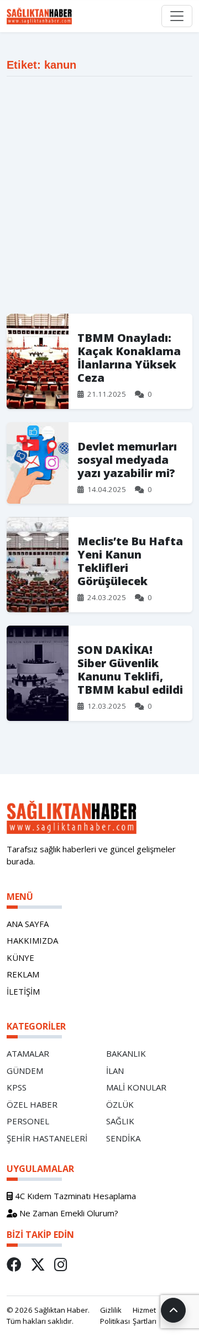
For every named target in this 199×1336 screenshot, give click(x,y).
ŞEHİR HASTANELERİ (47, 1138)
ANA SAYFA (28, 923)
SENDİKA (123, 1138)
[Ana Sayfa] (44, 16)
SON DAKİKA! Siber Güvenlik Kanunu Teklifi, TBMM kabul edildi (130, 669)
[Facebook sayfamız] (14, 1264)
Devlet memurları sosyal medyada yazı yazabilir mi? (127, 459)
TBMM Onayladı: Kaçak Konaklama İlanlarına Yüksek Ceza (129, 357)
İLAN (115, 1070)
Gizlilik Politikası (115, 1315)
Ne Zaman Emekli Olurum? (67, 1213)
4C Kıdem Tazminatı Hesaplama (74, 1195)
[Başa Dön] (173, 1310)
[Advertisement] (99, 195)
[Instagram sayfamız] (60, 1264)
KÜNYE (20, 957)
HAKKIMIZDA (32, 940)
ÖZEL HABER (32, 1104)
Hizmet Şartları (144, 1315)
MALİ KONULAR (136, 1087)
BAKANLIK (126, 1053)
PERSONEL (28, 1121)
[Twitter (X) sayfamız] (37, 1264)
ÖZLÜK (120, 1104)
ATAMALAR (28, 1053)
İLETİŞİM (23, 991)
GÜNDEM (25, 1070)
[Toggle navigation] (176, 16)
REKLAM (23, 974)
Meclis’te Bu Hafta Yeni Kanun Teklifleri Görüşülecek (130, 561)
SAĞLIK (120, 1121)
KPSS (17, 1087)
